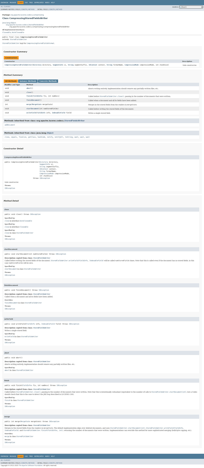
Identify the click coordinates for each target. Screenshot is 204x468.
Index (47, 2)
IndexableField (58, 113)
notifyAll (59, 137)
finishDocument (33, 100)
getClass (32, 137)
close (28, 92)
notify (50, 137)
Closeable (6, 32)
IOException (45, 178)
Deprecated (39, 2)
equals (14, 137)
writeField (31, 113)
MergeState (37, 104)
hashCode (41, 137)
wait (76, 137)
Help (53, 2)
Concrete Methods (48, 81)
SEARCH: (175, 7)
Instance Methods (28, 81)
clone (7, 137)
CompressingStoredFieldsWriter (18, 65)
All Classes (5, 6)
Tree (31, 2)
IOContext (93, 65)
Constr (24, 9)
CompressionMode (132, 65)
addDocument (10, 125)
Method (31, 9)
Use (26, 2)
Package (13, 2)
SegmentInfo (58, 65)
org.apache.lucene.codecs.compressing (27, 15)
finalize (22, 137)
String (71, 65)
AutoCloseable (18, 32)
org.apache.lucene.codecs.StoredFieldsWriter (25, 25)
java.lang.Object (9, 23)
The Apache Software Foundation (30, 465)
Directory (37, 65)
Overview (4, 2)
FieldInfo (41, 113)
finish (29, 96)
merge (28, 104)
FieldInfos (37, 96)
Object (50, 133)
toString (69, 137)
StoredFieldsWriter (18, 39)
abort (28, 88)
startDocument (32, 109)
